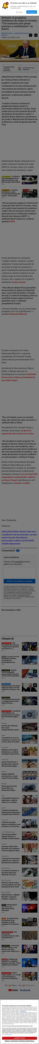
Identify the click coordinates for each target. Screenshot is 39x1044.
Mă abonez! (32, 12)
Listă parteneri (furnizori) (7, 1034)
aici (10, 1019)
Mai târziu (19, 12)
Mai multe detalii (23, 1011)
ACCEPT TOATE (19, 1038)
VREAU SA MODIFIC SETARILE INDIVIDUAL (19, 1041)
